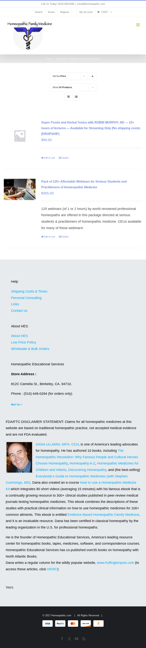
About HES (19, 336)
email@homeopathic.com (91, 3)
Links (15, 304)
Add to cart (49, 158)
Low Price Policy (23, 342)
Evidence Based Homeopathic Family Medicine (103, 515)
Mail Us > (16, 404)
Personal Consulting (26, 298)
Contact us (19, 311)
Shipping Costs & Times (29, 291)
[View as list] (76, 96)
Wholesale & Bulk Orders (30, 349)
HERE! (52, 569)
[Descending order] (92, 76)
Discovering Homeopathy (87, 470)
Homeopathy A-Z (82, 463)
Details (65, 158)
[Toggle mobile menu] (138, 25)
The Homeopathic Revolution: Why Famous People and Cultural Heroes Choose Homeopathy (87, 457)
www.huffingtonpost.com (116, 563)
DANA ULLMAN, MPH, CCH (57, 444)
